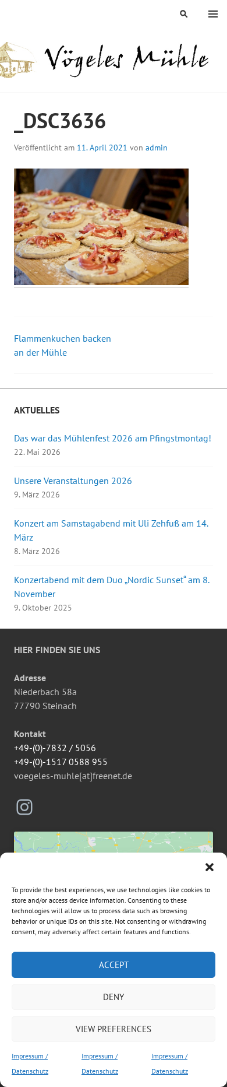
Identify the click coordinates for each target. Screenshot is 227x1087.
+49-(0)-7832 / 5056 (55, 747)
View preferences (113, 1029)
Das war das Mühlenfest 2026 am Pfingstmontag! (112, 438)
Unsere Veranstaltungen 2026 (73, 480)
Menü (213, 14)
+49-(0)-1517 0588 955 (61, 761)
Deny (113, 996)
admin (157, 147)
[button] (209, 867)
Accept (114, 964)
